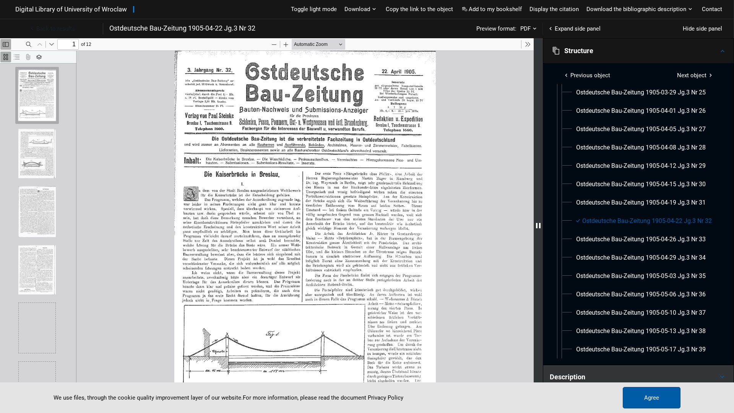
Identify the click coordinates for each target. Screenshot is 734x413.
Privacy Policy (385, 397)
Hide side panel (702, 28)
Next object (691, 75)
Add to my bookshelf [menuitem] (495, 9)
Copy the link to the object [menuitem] (419, 9)
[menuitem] (641, 92)
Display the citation (554, 9)
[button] (638, 51)
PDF (525, 28)
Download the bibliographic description (636, 9)
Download (357, 9)
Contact (712, 9)
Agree (651, 397)
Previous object (590, 75)
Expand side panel (578, 28)
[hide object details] (538, 225)
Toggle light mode (314, 9)
